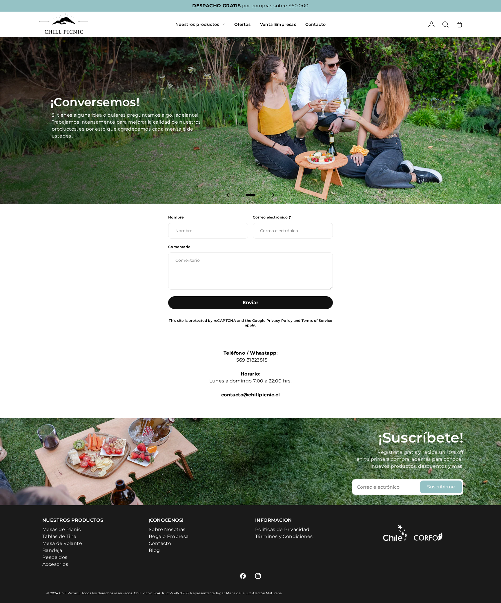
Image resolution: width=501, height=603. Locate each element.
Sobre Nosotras (167, 529)
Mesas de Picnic (61, 529)
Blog (154, 550)
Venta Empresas (278, 24)
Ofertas (242, 24)
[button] (445, 24)
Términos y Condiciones (284, 536)
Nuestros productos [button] (197, 24)
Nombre (176, 217)
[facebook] (243, 576)
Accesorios (55, 564)
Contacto (315, 24)
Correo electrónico (273, 217)
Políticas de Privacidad (282, 529)
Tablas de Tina (59, 536)
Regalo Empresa (169, 536)
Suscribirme (441, 487)
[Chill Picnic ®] (64, 24)
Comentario (179, 247)
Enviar (250, 302)
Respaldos (55, 557)
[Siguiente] (272, 195)
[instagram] (258, 576)
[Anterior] (228, 195)
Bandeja (52, 550)
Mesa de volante (62, 543)
